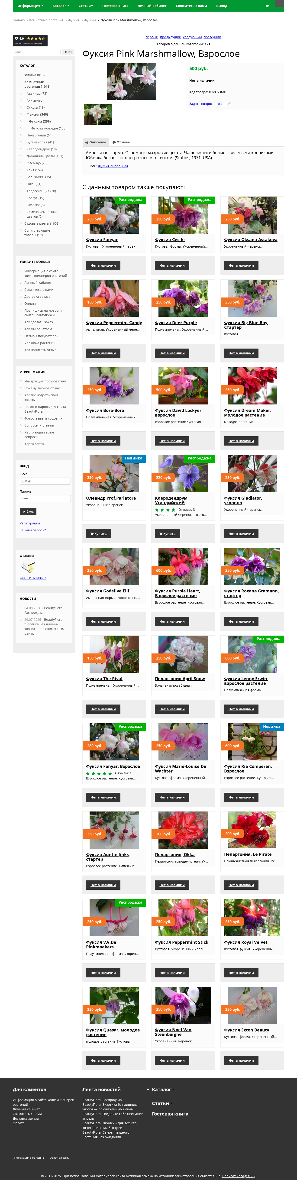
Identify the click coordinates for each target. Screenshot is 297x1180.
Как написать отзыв (40, 350)
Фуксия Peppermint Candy (114, 322)
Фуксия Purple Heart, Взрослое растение (177, 593)
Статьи (85, 5)
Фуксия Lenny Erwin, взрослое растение (246, 681)
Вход (30, 511)
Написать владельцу (238, 1176)
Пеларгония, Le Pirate (248, 854)
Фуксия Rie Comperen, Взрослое (248, 768)
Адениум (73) (37, 93)
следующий (192, 37)
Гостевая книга (170, 1114)
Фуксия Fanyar (102, 239)
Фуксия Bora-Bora (105, 410)
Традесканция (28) (41, 191)
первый (152, 37)
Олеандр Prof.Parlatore (111, 498)
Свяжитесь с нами (38, 289)
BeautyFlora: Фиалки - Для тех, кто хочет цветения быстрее (109, 1125)
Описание (97, 142)
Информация (29, 5)
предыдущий (170, 37)
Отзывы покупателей (41, 336)
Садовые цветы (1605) (41, 223)
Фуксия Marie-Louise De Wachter (180, 768)
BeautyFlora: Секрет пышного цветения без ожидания (105, 1134)
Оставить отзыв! (33, 577)
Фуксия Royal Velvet (246, 942)
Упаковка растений (39, 343)
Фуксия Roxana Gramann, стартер (251, 593)
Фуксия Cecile (170, 239)
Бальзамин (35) (39, 177)
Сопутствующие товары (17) (37, 232)
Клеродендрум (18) (42, 149)
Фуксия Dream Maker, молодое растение (247, 412)
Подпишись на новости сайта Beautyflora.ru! (43, 312)
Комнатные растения (46, 20)
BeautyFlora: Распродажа (102, 1100)
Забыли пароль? (33, 530)
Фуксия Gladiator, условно (243, 500)
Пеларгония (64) (39, 135)
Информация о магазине (28, 1157)
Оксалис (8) (36, 205)
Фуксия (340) (37, 114)
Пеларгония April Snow (180, 678)
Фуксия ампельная (113, 166)
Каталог (60, 5)
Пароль (26, 491)
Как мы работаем (38, 329)
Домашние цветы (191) (45, 156)
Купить (100, 533)
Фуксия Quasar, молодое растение (113, 1032)
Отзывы (123, 142)
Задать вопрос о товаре (208, 103)
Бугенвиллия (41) (40, 142)
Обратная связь (59, 1157)
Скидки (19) (36, 107)
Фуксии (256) (40, 121)
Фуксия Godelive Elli (107, 591)
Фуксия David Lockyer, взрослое (179, 412)
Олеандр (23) (37, 163)
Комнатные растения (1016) (37, 84)
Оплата (30, 303)
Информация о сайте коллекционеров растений (45, 273)
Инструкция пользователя (45, 381)
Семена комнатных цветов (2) (42, 214)
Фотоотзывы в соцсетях (43, 418)
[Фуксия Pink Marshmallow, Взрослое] (131, 81)
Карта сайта (34, 444)
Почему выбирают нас (42, 388)
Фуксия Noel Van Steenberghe (173, 1032)
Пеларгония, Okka (175, 854)
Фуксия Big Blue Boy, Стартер (246, 325)
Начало (19, 20)
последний (212, 37)
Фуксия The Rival (104, 678)
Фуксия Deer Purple (176, 322)
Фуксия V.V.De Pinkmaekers (101, 944)
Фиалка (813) (34, 75)
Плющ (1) (34, 184)
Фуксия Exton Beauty (246, 1030)
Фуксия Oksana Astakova (251, 239)
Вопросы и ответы (39, 425)
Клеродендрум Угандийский (171, 500)
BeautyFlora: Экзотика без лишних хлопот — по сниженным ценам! (44, 626)
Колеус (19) (35, 198)
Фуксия (74, 20)
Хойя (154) (35, 170)
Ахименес (34, 100)
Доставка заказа (37, 296)
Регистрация (30, 523)
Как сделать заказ (38, 322)
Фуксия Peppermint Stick (181, 942)
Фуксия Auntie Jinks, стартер (108, 857)
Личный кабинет (38, 282)
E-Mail (24, 474)
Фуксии (90, 20)
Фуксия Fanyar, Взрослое (113, 766)
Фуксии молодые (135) (48, 128)
